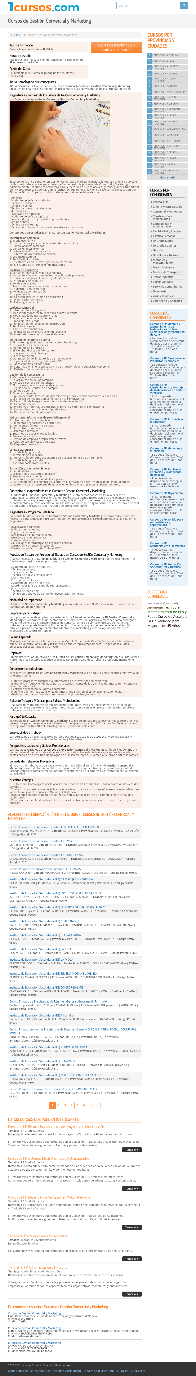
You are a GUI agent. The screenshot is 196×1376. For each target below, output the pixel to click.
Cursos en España (29, 1365)
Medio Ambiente (155, 603)
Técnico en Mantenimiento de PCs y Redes (167, 612)
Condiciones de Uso (20, 1371)
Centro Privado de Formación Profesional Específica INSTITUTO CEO (54, 1089)
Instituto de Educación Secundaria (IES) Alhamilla (41, 1015)
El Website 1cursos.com (98, 1371)
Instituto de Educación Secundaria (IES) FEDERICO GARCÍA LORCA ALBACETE (59, 907)
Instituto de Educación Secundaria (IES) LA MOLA (41, 959)
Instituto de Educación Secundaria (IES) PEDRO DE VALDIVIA (48, 1047)
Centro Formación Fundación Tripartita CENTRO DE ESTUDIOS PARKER (55, 827)
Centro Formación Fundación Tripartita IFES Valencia (43, 841)
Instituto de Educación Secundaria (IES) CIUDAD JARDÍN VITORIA (51, 879)
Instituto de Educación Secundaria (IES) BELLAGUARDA (45, 935)
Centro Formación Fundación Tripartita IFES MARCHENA (46, 855)
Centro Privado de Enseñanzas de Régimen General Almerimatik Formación (59, 1001)
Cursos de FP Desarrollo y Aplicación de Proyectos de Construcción (56, 1126)
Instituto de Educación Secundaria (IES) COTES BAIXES (44, 921)
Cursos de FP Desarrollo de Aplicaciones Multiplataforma (49, 1197)
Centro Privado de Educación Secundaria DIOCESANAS (45, 869)
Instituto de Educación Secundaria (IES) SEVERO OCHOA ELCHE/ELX (53, 973)
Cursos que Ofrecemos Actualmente (58, 1371)
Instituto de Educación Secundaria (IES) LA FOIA (40, 949)
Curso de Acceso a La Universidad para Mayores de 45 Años (167, 621)
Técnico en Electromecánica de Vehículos (37, 1235)
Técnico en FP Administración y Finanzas (37, 1267)
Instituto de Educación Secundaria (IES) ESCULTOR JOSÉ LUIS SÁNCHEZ (55, 893)
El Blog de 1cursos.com (130, 1371)
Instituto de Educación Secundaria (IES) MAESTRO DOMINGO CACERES (55, 1075)
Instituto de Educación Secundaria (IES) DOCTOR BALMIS (46, 987)
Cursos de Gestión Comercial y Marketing (34, 1313)
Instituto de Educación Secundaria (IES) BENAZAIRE (42, 1061)
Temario (130, 1149)
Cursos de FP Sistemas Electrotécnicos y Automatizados (48, 1158)
